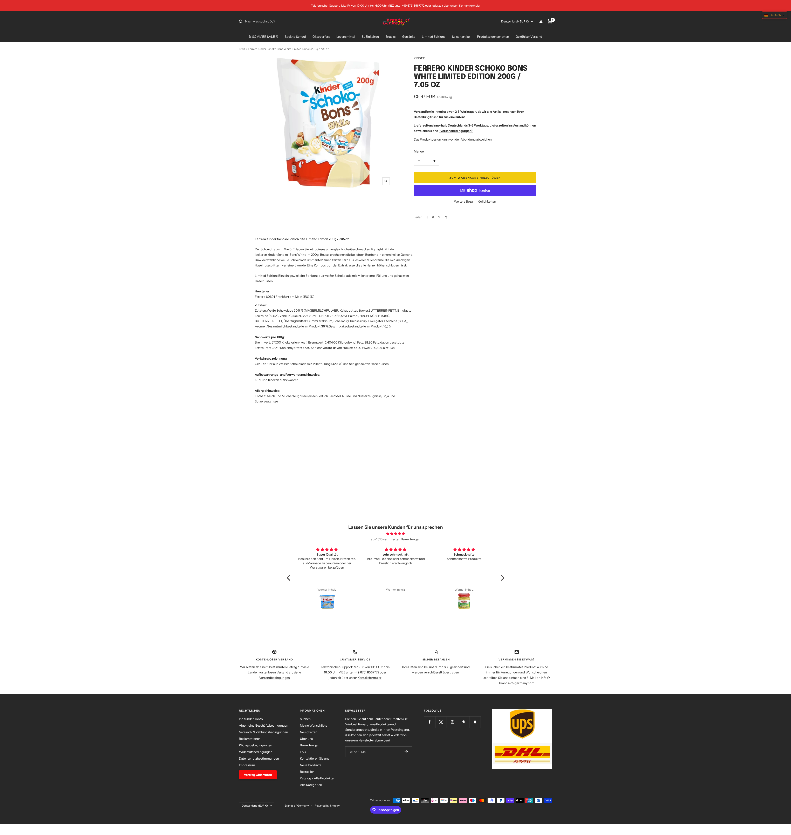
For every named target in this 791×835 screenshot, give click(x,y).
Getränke (408, 37)
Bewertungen (309, 745)
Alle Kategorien (311, 785)
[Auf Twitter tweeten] (439, 217)
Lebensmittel (345, 37)
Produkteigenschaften (493, 37)
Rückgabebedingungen (255, 745)
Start (242, 48)
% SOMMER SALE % (263, 37)
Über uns (306, 739)
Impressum (247, 765)
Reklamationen (250, 739)
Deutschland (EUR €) (515, 21)
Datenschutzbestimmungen (259, 758)
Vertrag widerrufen (258, 775)
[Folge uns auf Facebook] (429, 722)
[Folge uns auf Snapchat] (475, 722)
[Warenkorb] (550, 21)
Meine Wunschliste (313, 725)
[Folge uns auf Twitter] (441, 722)
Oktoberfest (321, 37)
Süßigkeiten (370, 37)
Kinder (419, 58)
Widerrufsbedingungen (255, 752)
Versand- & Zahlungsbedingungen (263, 732)
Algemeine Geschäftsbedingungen (263, 725)
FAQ (303, 752)
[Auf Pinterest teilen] (433, 217)
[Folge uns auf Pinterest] (463, 722)
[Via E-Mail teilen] (446, 217)
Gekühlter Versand (529, 37)
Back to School (295, 37)
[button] (289, 578)
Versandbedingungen (274, 678)
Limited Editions (433, 37)
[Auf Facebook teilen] (427, 217)
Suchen (305, 719)
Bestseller (307, 772)
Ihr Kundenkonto (251, 719)
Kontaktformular (469, 5)
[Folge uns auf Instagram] (452, 722)
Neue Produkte (310, 765)
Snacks (390, 37)
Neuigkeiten (308, 732)
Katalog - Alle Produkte (316, 778)
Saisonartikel (461, 37)
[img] (395, 534)
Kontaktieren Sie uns (314, 758)
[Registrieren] (406, 751)
